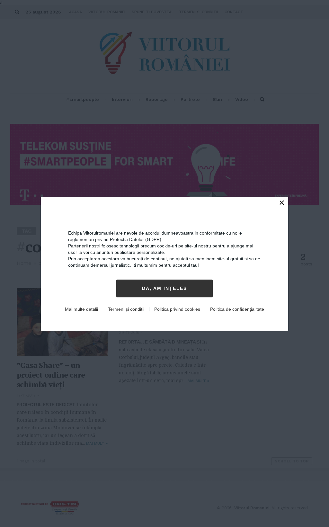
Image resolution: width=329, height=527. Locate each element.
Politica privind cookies (177, 309)
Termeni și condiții (126, 309)
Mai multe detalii (81, 309)
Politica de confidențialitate (237, 309)
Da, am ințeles (164, 288)
